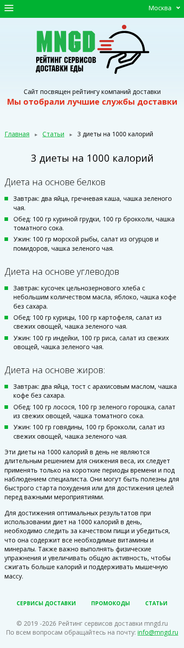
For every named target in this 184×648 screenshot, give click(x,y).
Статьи (53, 134)
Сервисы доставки (46, 603)
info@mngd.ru (158, 632)
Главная (16, 134)
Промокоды (110, 603)
